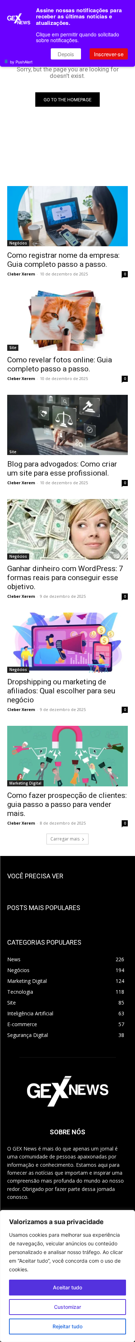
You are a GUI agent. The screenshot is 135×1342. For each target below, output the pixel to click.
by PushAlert (21, 62)
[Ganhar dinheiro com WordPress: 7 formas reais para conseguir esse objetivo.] (67, 529)
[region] (67, 1276)
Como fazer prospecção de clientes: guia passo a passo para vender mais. (67, 804)
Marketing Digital (25, 783)
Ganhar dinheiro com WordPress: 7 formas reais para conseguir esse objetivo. (65, 577)
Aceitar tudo (67, 1287)
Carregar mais (65, 839)
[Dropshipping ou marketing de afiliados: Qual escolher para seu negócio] (67, 643)
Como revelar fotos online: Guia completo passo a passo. (59, 364)
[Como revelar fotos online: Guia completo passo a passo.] (67, 320)
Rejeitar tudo (67, 1326)
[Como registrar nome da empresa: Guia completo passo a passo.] (67, 216)
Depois (66, 54)
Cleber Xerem (21, 274)
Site (12, 347)
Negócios (18, 243)
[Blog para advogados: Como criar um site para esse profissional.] (67, 425)
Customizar (67, 1307)
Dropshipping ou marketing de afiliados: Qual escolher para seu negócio (61, 690)
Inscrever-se (108, 54)
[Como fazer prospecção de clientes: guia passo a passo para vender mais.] (67, 756)
